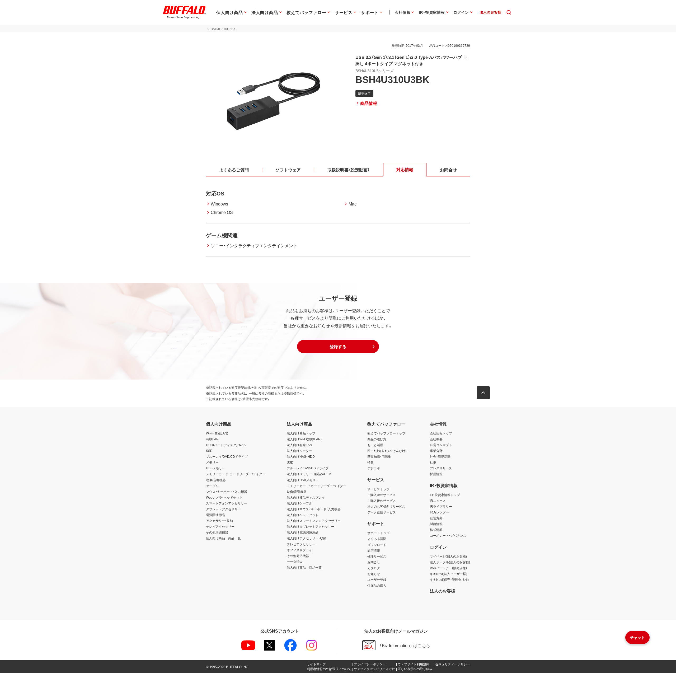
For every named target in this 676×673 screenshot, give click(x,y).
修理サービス (376, 556)
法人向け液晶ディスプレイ (306, 497)
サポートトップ (378, 532)
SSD (209, 450)
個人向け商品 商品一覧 (223, 538)
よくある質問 (376, 538)
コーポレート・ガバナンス (448, 535)
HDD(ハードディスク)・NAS (226, 444)
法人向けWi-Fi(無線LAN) (304, 439)
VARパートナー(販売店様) (448, 567)
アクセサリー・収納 (219, 520)
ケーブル (212, 485)
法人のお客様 (442, 590)
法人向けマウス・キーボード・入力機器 (314, 509)
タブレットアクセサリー (223, 509)
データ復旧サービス (381, 512)
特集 (370, 462)
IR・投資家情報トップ (445, 494)
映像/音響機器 (216, 480)
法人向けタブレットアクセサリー (310, 526)
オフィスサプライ (299, 550)
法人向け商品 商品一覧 (304, 567)
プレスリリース (441, 468)
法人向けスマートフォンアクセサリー (314, 520)
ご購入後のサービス (381, 500)
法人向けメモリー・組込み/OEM (309, 473)
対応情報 (373, 550)
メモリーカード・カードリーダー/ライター (235, 473)
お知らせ (373, 573)
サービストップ (378, 489)
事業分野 (436, 450)
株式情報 (436, 529)
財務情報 (436, 523)
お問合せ (373, 562)
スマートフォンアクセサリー (226, 503)
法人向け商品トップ (301, 433)
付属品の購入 (376, 585)
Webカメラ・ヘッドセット (224, 497)
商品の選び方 (376, 439)
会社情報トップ (441, 433)
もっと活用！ (376, 444)
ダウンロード (376, 544)
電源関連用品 (215, 514)
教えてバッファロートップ (386, 433)
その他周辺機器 (217, 532)
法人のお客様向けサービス (386, 506)
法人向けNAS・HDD (301, 456)
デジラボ (373, 468)
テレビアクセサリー (220, 526)
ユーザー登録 (376, 579)
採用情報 (436, 473)
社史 (433, 462)
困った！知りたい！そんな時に (388, 450)
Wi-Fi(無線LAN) (217, 433)
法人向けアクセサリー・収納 (306, 538)
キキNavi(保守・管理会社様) (449, 579)
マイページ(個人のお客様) (448, 556)
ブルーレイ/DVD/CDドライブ (227, 456)
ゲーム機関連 (222, 235)
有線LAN (212, 439)
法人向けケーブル (299, 503)
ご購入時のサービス (381, 494)
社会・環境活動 (440, 456)
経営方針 (436, 518)
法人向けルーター (299, 450)
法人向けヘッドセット (302, 514)
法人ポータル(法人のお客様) (450, 562)
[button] (338, 346)
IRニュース (438, 500)
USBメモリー (215, 468)
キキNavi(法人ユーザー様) (448, 573)
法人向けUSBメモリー (303, 480)
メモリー (212, 462)
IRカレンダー (439, 512)
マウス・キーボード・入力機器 (226, 491)
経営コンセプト (441, 444)
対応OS (215, 193)
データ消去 (295, 561)
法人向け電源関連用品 (302, 532)
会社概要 (436, 439)
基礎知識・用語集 (379, 456)
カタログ (373, 567)
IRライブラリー (441, 506)
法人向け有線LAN (299, 444)
